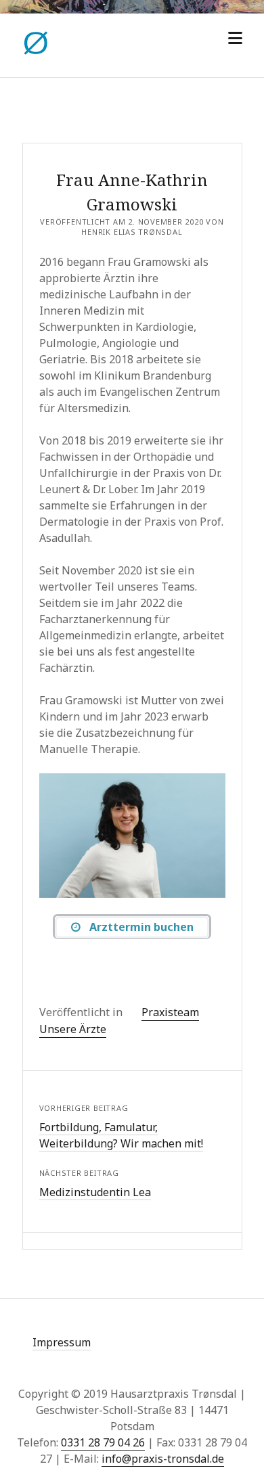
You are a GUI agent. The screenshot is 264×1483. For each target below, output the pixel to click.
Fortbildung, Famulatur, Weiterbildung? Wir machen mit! (121, 1135)
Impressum (61, 1342)
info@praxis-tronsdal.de (163, 1458)
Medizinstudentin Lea (95, 1192)
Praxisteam (170, 1012)
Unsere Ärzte (72, 1029)
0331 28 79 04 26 (103, 1442)
